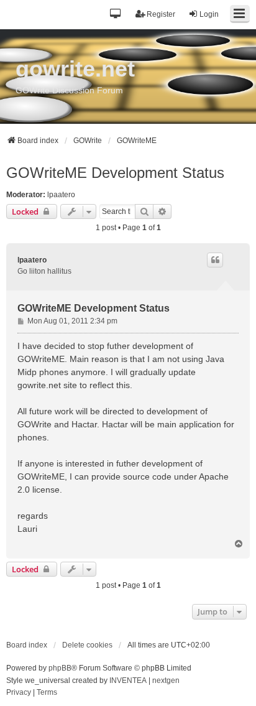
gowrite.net (75, 68)
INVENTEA (128, 680)
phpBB (59, 668)
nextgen (166, 680)
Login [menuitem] (209, 14)
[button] (115, 15)
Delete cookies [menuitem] (87, 645)
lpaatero (61, 194)
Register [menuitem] (161, 14)
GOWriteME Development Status (115, 172)
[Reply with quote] (215, 260)
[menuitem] (18, 693)
